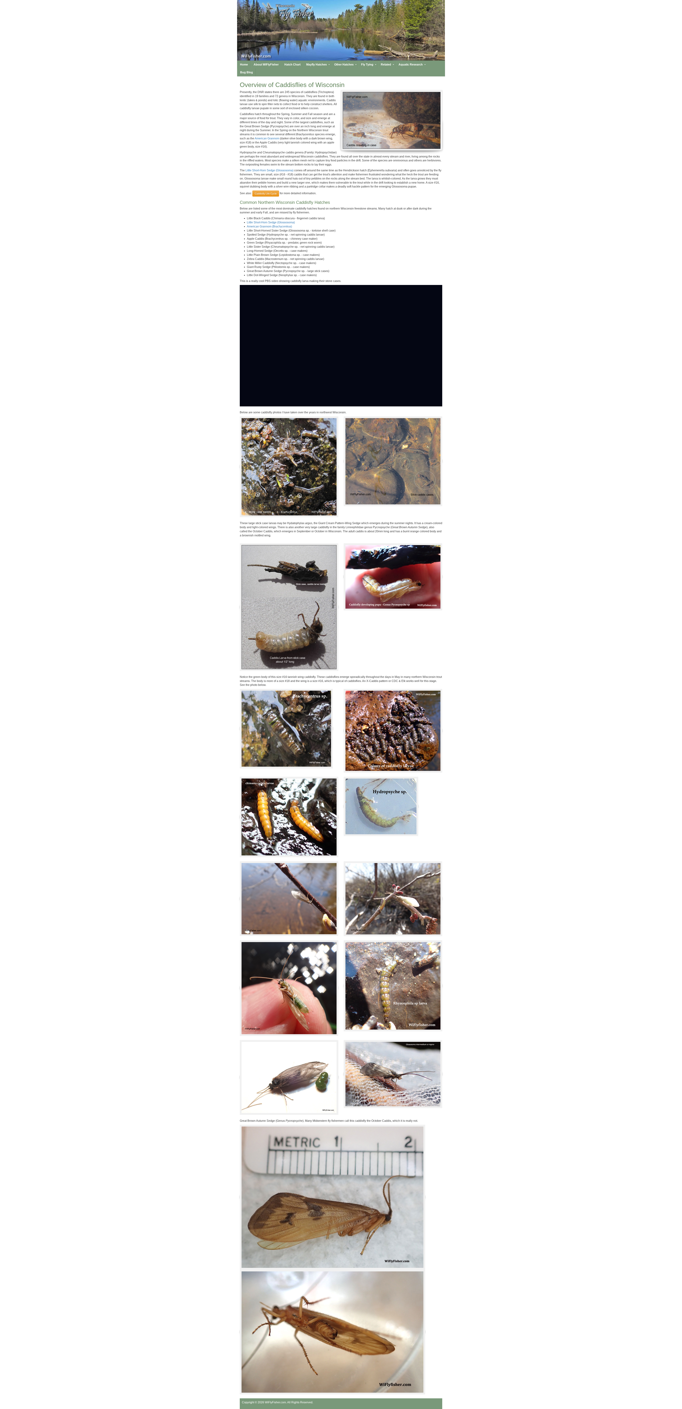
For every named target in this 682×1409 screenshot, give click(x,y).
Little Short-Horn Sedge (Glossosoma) (269, 170)
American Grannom (267, 138)
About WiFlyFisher (266, 64)
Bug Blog (246, 72)
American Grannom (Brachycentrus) (269, 226)
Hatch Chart (292, 64)
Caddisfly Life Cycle (266, 193)
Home (244, 64)
